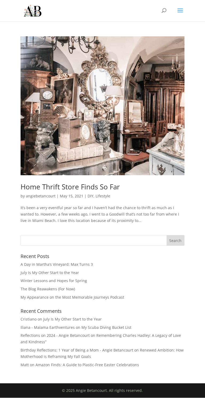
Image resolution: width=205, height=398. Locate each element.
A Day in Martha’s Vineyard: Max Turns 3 (57, 264)
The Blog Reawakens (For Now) (48, 288)
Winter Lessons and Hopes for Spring (54, 280)
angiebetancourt (41, 195)
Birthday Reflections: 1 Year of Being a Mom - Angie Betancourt (77, 350)
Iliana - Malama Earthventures (48, 327)
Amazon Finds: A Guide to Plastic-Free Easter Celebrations (87, 364)
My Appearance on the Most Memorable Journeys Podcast (72, 297)
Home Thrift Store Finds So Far (70, 187)
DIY (90, 195)
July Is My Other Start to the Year (50, 272)
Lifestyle (103, 195)
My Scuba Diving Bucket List (106, 327)
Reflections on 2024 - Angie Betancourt (55, 335)
